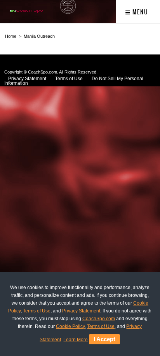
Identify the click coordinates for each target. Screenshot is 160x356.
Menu (139, 12)
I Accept (104, 339)
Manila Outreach (39, 36)
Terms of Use (69, 78)
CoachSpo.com (98, 318)
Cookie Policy (70, 326)
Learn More (75, 339)
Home (10, 36)
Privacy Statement (81, 311)
